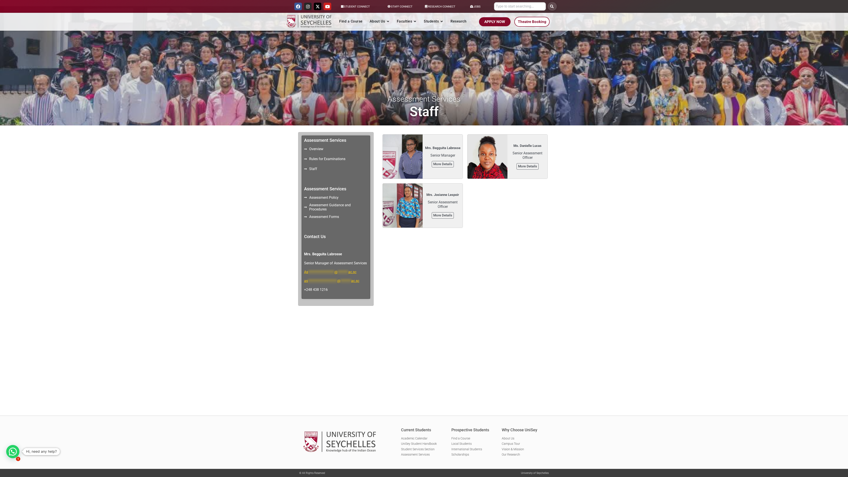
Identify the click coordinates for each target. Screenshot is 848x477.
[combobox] (520, 6)
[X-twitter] (317, 6)
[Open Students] (441, 21)
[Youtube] (327, 6)
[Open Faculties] (415, 21)
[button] (12, 451)
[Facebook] (298, 6)
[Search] (552, 6)
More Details (442, 164)
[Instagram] (308, 6)
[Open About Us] (388, 21)
